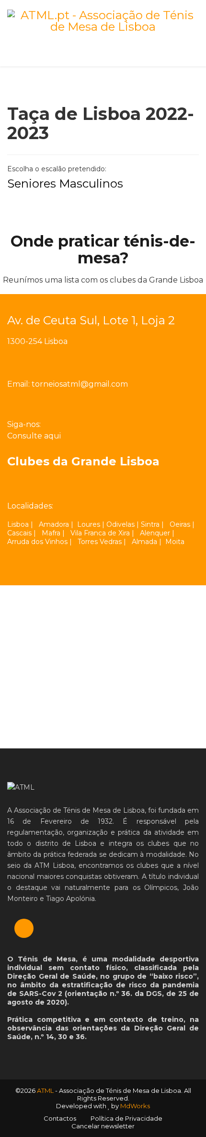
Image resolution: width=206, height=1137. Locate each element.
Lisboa (18, 524)
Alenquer (155, 533)
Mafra (51, 533)
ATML (45, 1090)
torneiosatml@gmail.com (80, 384)
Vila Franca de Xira (100, 533)
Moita (174, 541)
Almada (144, 541)
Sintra (150, 524)
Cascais (19, 533)
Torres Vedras (100, 541)
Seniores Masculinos (65, 183)
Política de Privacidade (126, 1118)
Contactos (60, 1118)
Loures (88, 524)
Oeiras (180, 524)
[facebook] (57, 424)
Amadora (54, 524)
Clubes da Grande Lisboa (83, 461)
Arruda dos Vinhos (37, 541)
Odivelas (120, 524)
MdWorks (135, 1106)
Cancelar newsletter (103, 1126)
